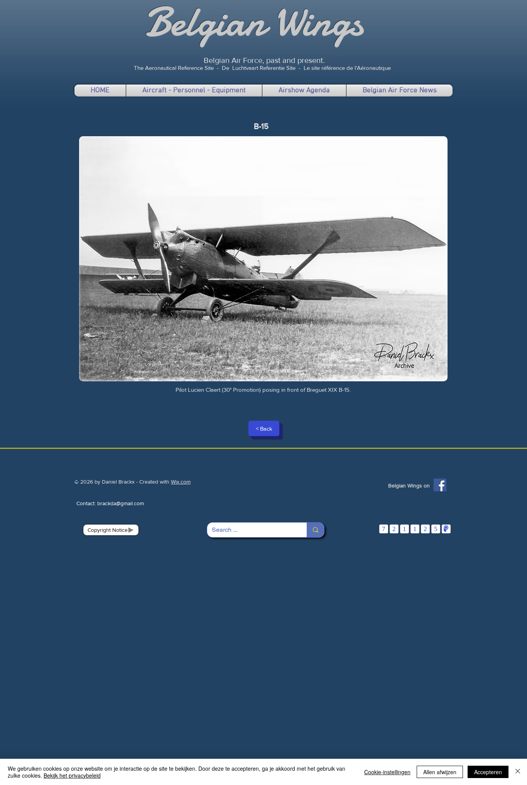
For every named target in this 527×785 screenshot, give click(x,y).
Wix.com (181, 482)
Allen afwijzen (439, 772)
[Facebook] (440, 485)
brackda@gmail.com (120, 503)
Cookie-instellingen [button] (387, 772)
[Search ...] (315, 530)
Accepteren (488, 772)
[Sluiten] (517, 772)
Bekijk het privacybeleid (72, 775)
